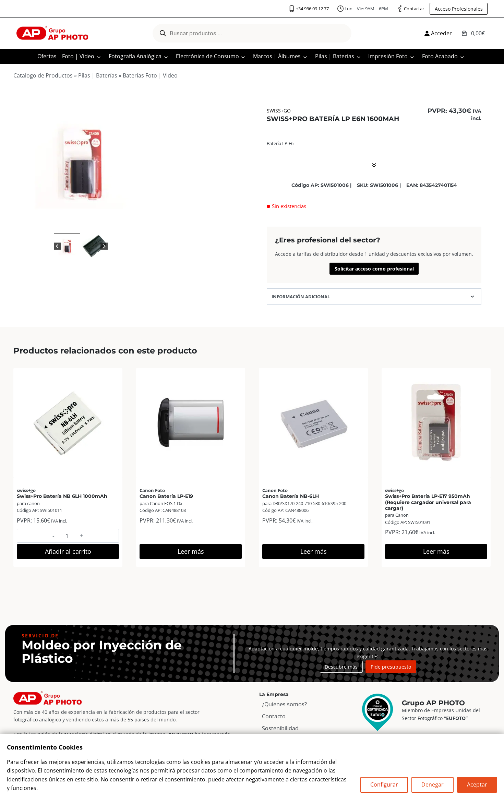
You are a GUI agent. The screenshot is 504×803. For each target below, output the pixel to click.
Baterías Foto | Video (150, 75)
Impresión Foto (388, 56)
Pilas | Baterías (334, 56)
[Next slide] (104, 246)
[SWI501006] (80, 162)
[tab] (78, 224)
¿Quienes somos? (284, 704)
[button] (67, 246)
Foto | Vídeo (78, 56)
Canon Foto (152, 490)
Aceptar (477, 784)
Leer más (191, 551)
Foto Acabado (440, 56)
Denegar (432, 784)
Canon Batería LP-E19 (166, 496)
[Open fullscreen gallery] (141, 224)
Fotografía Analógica (135, 56)
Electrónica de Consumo (207, 56)
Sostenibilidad (280, 728)
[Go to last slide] (57, 246)
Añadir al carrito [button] (68, 551)
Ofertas (47, 56)
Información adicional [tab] (301, 296)
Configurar (384, 784)
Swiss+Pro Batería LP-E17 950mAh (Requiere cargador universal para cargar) (428, 502)
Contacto (274, 716)
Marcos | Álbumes (277, 56)
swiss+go (279, 110)
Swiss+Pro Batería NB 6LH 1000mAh (62, 496)
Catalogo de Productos (43, 75)
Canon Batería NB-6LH (290, 496)
